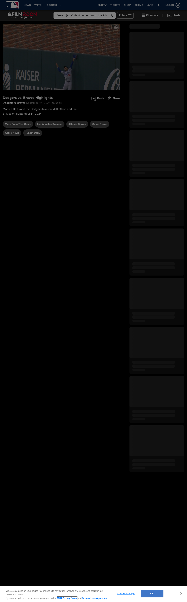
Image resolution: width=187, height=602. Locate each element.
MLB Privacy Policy (67, 598)
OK (152, 593)
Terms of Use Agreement (95, 598)
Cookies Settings (126, 593)
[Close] (181, 593)
